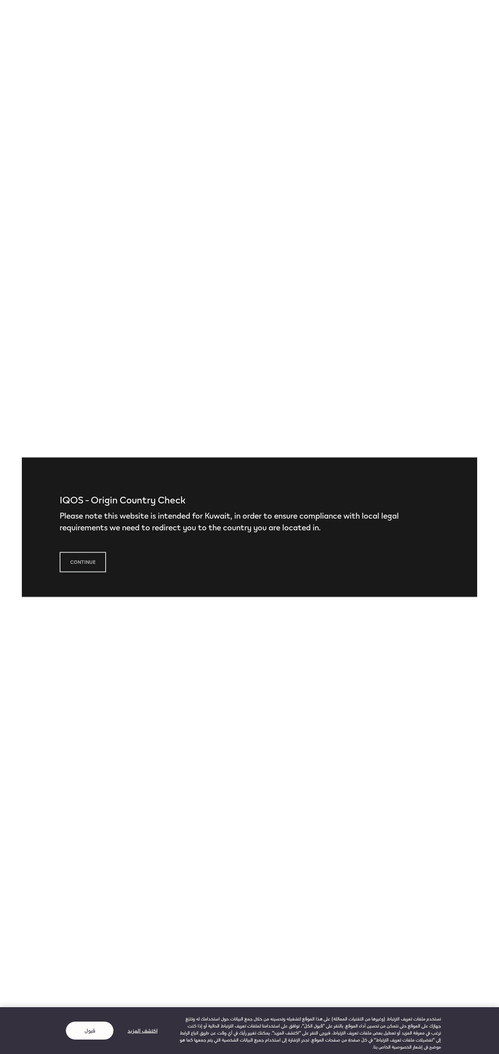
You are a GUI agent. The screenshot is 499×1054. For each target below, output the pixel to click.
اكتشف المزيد (142, 1030)
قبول (90, 1030)
